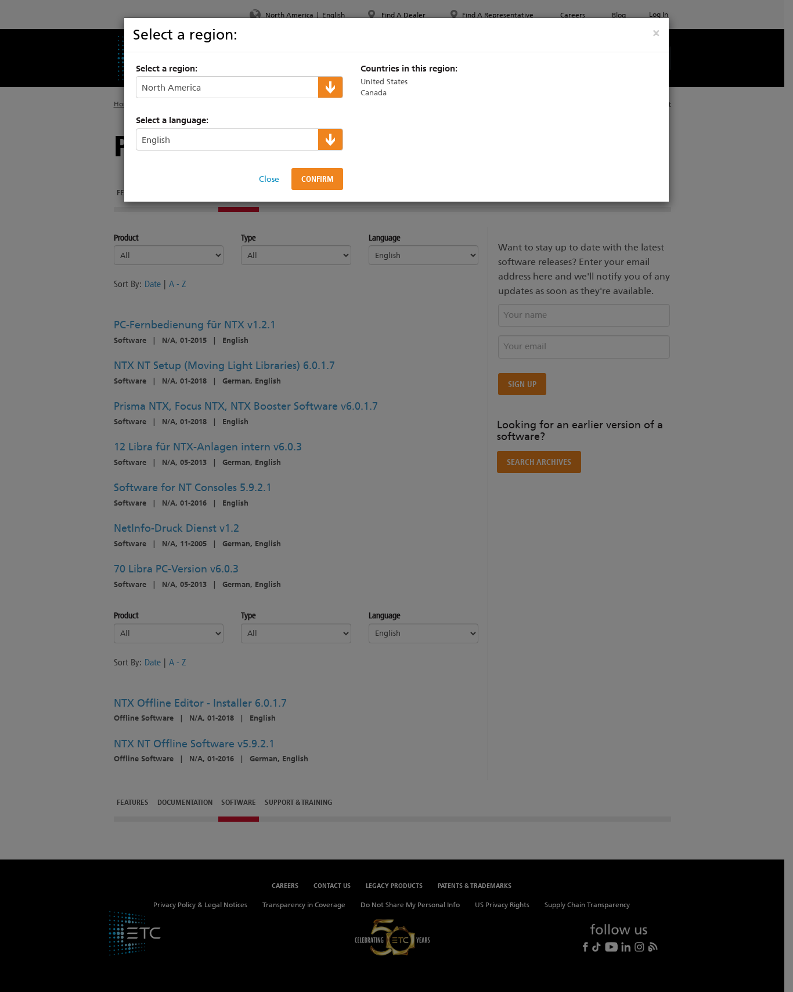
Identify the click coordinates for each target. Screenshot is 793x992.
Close (269, 179)
